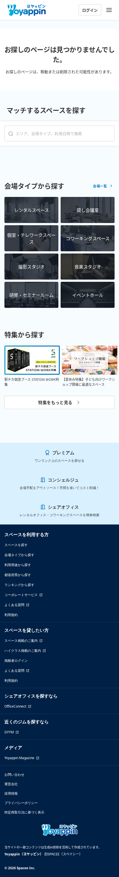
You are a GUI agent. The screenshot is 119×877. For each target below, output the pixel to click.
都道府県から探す (17, 574)
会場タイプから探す (19, 554)
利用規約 (11, 614)
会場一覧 (100, 186)
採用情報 (11, 793)
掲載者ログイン (16, 660)
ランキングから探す (19, 584)
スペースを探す (16, 545)
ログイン (90, 10)
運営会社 (11, 784)
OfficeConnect (15, 706)
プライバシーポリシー (21, 802)
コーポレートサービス (21, 594)
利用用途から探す (17, 564)
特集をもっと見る (55, 402)
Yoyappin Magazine (19, 758)
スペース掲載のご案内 (21, 640)
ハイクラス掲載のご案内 (22, 650)
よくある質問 (14, 604)
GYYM (9, 732)
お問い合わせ (14, 774)
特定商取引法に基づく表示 (24, 812)
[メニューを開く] (109, 10)
